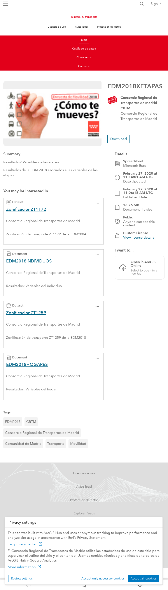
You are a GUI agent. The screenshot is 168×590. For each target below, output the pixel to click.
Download (140, 584)
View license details (138, 237)
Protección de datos (109, 26)
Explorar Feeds (84, 513)
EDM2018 (13, 422)
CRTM (31, 422)
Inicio (84, 40)
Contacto (84, 66)
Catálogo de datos (84, 48)
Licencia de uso (56, 26)
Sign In (156, 4)
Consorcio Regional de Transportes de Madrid (42, 433)
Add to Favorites (84, 584)
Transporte (56, 443)
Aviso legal (81, 26)
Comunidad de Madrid (23, 443)
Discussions (28, 584)
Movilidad (78, 443)
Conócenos (84, 57)
